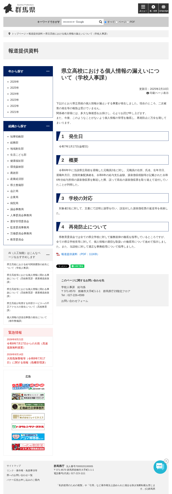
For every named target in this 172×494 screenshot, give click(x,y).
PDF (132, 21)
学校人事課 (68, 287)
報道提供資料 (36, 33)
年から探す (16, 71)
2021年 (14, 112)
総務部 (14, 142)
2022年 (14, 105)
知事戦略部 (17, 136)
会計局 (14, 191)
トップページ (19, 33)
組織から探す (17, 126)
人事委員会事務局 (21, 215)
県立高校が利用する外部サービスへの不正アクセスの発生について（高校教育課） (28, 307)
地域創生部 (17, 148)
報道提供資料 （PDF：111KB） (80, 254)
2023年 (14, 99)
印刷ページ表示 (159, 93)
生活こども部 (18, 154)
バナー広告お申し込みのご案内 (23, 480)
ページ (122, 21)
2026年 (14, 81)
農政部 (14, 172)
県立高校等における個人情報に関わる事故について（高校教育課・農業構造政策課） (28, 278)
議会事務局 (17, 209)
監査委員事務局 (19, 227)
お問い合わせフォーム (74, 300)
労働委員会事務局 (21, 233)
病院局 (14, 203)
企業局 (14, 197)
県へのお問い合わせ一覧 (20, 475)
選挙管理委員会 (19, 221)
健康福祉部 (17, 160)
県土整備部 (17, 185)
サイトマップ (14, 465)
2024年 (14, 93)
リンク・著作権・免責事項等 (22, 470)
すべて (111, 21)
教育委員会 (17, 239)
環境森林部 (17, 166)
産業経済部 (17, 179)
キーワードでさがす (48, 21)
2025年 (14, 87)
